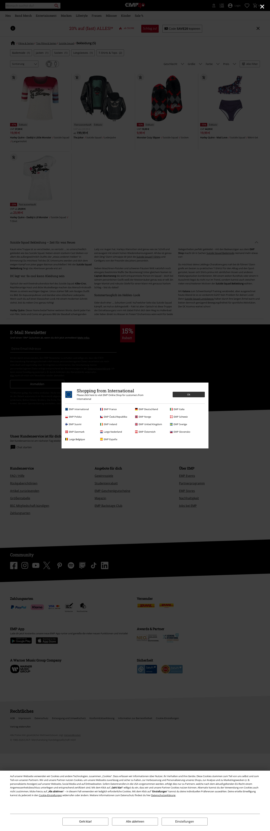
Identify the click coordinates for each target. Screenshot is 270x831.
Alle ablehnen (135, 821)
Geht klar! (85, 821)
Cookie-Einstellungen (50, 795)
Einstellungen (184, 821)
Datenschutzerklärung (163, 795)
